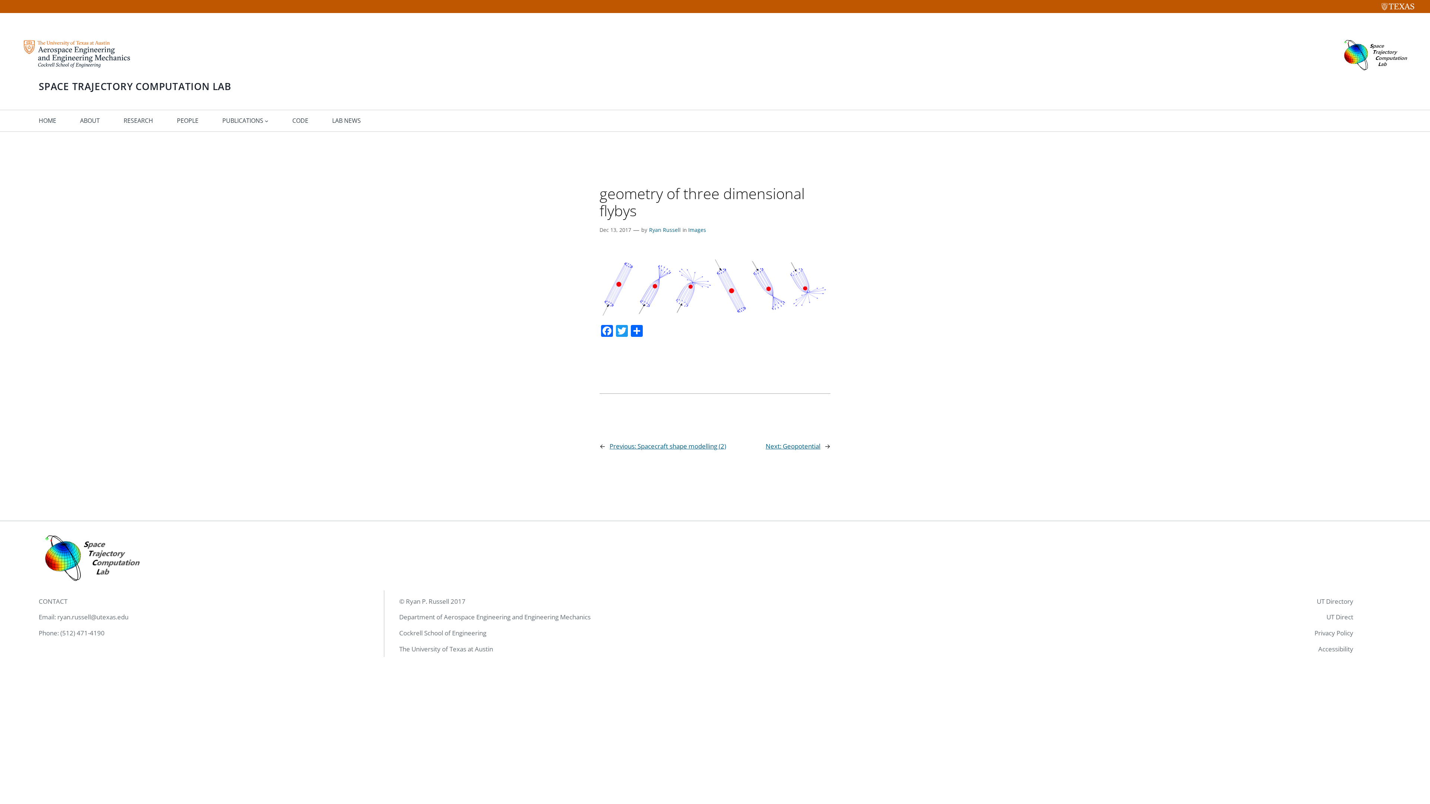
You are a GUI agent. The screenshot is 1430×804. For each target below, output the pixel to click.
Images (697, 229)
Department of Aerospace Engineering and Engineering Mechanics (495, 617)
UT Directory (1335, 601)
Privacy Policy (1334, 633)
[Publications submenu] (266, 121)
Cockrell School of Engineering (442, 633)
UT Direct (1339, 617)
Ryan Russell (665, 229)
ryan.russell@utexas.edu (92, 617)
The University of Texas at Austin (446, 649)
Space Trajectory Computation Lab (135, 86)
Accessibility (1335, 649)
